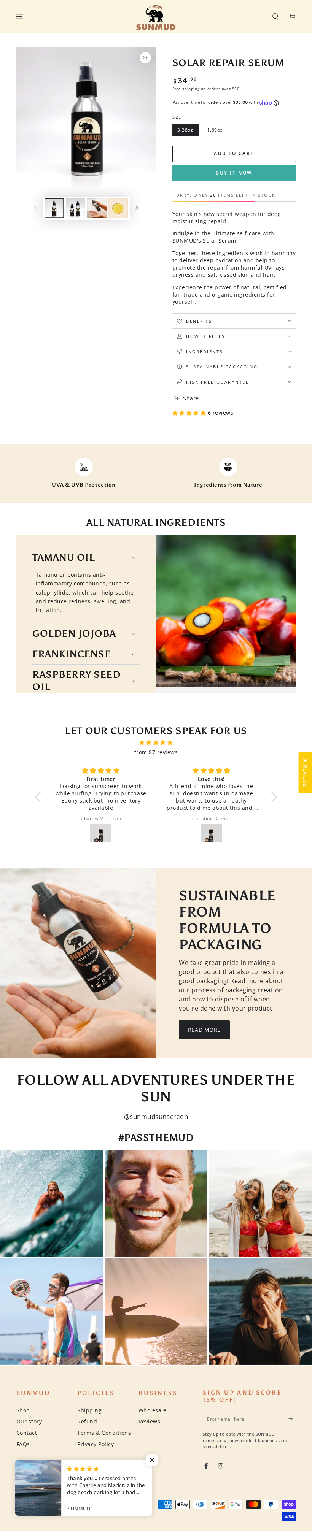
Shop (23, 1410)
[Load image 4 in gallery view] (118, 208)
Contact (26, 1432)
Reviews (149, 1421)
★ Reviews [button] (305, 772)
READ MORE (204, 1029)
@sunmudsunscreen (156, 1116)
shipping (190, 88)
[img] (156, 742)
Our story (29, 1421)
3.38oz (185, 130)
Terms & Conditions (104, 1432)
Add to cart (234, 153)
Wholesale (152, 1410)
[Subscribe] (292, 1419)
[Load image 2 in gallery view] (75, 208)
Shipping (89, 1410)
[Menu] (19, 17)
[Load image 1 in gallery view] (54, 208)
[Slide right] (137, 208)
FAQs (23, 1444)
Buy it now (234, 173)
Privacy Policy (95, 1444)
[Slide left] (35, 208)
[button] (275, 17)
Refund (87, 1421)
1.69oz (215, 130)
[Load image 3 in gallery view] (97, 208)
